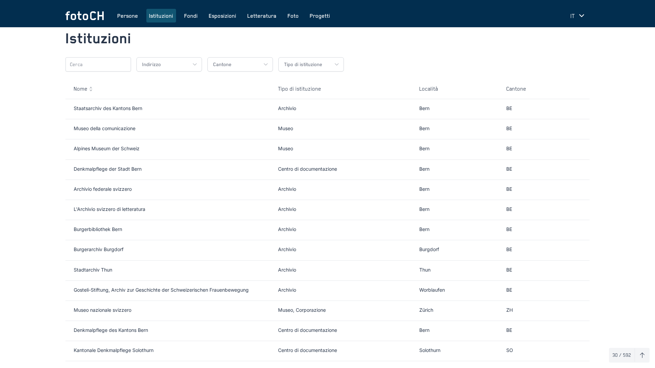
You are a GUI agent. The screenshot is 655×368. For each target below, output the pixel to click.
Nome (80, 88)
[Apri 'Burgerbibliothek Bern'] (577, 230)
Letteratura (262, 16)
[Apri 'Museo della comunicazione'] (577, 129)
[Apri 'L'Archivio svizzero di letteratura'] (577, 209)
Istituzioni (161, 16)
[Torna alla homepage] (85, 15)
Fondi (191, 16)
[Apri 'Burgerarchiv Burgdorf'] (577, 250)
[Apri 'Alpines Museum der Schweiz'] (577, 149)
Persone (127, 16)
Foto (293, 16)
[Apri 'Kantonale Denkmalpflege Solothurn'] (577, 351)
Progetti (320, 16)
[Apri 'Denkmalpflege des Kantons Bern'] (577, 330)
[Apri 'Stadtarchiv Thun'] (577, 270)
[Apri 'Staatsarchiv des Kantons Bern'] (577, 109)
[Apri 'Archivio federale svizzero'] (577, 189)
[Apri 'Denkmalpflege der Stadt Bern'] (577, 169)
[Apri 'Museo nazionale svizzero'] (577, 310)
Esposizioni (222, 16)
